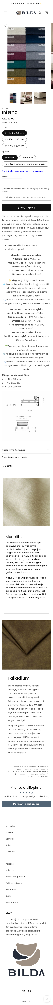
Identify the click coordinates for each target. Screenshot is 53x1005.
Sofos (9, 845)
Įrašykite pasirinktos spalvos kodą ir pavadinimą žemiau (25, 190)
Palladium (27, 157)
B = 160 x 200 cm (14, 139)
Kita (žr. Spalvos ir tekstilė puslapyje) (25, 164)
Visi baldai (11, 826)
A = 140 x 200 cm (14, 133)
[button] (6, 13)
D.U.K (8, 896)
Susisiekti (10, 851)
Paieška (10, 863)
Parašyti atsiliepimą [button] (26, 804)
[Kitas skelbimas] (48, 4)
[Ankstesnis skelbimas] (5, 4)
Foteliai (9, 832)
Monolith (10, 157)
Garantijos (11, 889)
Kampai (10, 838)
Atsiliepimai (12, 902)
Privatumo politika (15, 876)
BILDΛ (29, 1001)
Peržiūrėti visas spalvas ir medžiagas (23, 170)
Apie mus (11, 870)
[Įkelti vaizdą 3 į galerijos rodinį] (40, 98)
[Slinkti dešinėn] (50, 99)
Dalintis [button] (9, 465)
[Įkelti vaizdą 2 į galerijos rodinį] (26, 98)
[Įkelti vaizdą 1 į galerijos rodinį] (13, 98)
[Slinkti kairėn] (3, 99)
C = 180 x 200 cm (14, 145)
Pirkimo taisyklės (14, 883)
